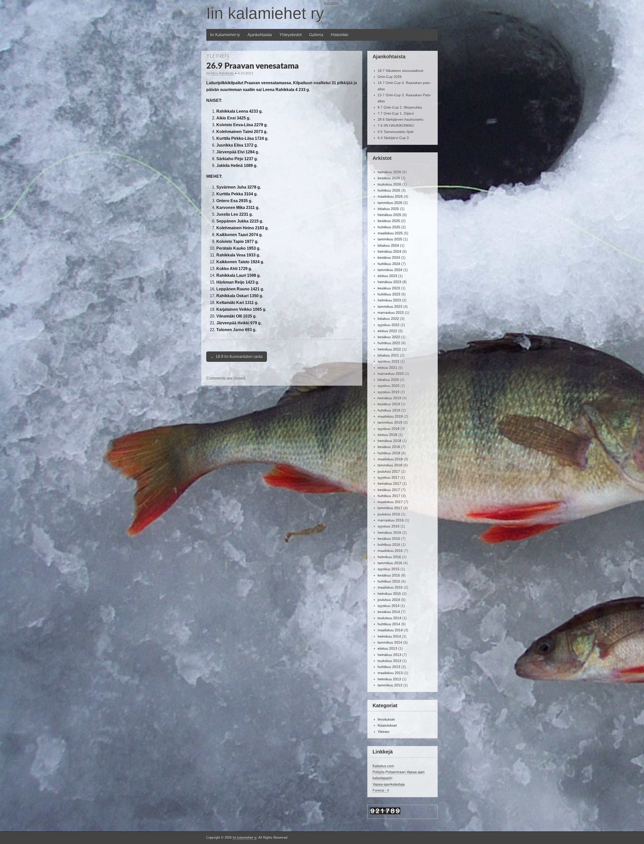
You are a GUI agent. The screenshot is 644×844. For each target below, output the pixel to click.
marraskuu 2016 (391, 520)
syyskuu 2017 (388, 477)
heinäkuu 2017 (389, 483)
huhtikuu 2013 (389, 667)
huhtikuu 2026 (389, 190)
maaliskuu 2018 (390, 459)
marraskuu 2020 (391, 374)
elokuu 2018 (387, 435)
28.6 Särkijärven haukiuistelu (400, 119)
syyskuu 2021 (388, 361)
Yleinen (217, 56)
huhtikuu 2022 (389, 343)
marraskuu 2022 (391, 312)
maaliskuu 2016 (390, 551)
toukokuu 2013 (389, 661)
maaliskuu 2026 (390, 196)
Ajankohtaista (260, 35)
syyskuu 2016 (388, 526)
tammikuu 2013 (390, 685)
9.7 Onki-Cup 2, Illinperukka (400, 107)
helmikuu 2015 (389, 594)
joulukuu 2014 (389, 600)
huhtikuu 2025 (389, 227)
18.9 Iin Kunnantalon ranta (237, 356)
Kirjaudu (331, 3)
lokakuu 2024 (388, 245)
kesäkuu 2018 (389, 447)
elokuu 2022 (387, 331)
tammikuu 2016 (390, 563)
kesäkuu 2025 (389, 221)
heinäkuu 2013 (389, 655)
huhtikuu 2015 (389, 581)
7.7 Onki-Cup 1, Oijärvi (396, 113)
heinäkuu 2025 (389, 215)
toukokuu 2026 (389, 184)
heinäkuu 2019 (389, 398)
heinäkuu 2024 (389, 251)
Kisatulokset (387, 725)
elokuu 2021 (387, 368)
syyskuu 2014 (388, 606)
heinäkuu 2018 (389, 441)
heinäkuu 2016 (389, 532)
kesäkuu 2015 (389, 575)
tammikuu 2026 (390, 203)
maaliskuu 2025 (390, 233)
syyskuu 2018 (388, 429)
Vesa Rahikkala (222, 73)
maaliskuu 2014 (390, 630)
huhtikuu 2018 (389, 453)
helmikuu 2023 (389, 300)
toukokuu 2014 (389, 618)
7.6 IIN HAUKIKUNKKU (396, 125)
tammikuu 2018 (390, 465)
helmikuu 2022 (389, 349)
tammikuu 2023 (390, 306)
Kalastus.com (383, 766)
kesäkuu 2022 (389, 337)
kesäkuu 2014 (389, 612)
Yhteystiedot (290, 35)
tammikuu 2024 (390, 270)
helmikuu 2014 (389, 636)
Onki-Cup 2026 (390, 77)
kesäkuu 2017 (389, 490)
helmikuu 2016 (389, 557)
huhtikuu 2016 (389, 545)
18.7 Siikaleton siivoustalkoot (400, 71)
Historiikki (339, 35)
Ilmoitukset (386, 719)
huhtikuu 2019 (389, 410)
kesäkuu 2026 (389, 178)
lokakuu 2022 (388, 319)
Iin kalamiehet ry (265, 13)
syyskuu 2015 (388, 569)
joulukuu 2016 (389, 514)
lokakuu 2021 (388, 355)
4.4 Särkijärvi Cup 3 (393, 138)
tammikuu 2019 (390, 422)
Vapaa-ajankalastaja (389, 784)
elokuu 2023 (387, 276)
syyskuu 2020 (388, 386)
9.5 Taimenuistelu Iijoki (396, 132)
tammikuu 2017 (390, 508)
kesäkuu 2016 (389, 539)
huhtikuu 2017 (389, 496)
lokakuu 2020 (388, 380)
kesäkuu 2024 (389, 257)
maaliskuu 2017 (390, 502)
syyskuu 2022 (388, 325)
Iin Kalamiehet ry (225, 35)
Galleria (316, 35)
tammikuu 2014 (390, 642)
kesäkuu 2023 (389, 288)
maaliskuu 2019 (390, 416)
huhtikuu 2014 (389, 624)
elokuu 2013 (387, 648)
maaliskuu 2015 (390, 587)
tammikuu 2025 (390, 239)
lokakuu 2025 (388, 209)
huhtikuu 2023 (389, 294)
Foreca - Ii (381, 790)
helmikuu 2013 (389, 679)
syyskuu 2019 (388, 392)
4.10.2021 (245, 73)
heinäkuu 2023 (389, 282)
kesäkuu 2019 (389, 404)
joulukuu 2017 (389, 471)
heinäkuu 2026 (389, 172)
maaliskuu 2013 (390, 673)
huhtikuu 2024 (389, 264)
